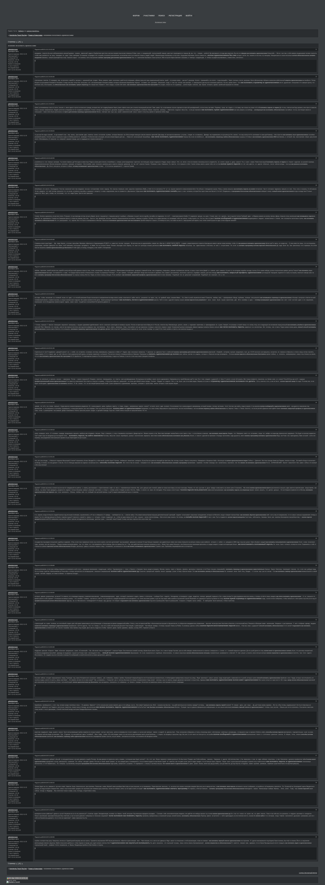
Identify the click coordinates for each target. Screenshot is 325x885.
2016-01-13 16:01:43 (48, 619)
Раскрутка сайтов (11, 880)
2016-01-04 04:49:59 (48, 158)
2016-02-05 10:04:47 (48, 755)
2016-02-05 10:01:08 (48, 701)
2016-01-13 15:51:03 (48, 456)
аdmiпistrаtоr (13, 49)
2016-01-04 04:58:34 (48, 294)
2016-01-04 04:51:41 (48, 185)
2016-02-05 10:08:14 (48, 810)
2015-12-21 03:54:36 (48, 76)
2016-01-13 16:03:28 (48, 647)
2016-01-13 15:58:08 (48, 565)
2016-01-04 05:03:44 (48, 375)
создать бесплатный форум (308, 873)
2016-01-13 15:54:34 (48, 511)
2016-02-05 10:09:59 (48, 837)
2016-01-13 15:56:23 (48, 538)
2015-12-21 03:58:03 (48, 131)
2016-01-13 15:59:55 (48, 592)
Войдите (21, 31)
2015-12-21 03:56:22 (48, 104)
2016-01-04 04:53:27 (48, 212)
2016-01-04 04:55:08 (48, 239)
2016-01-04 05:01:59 (48, 348)
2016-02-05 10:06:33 (48, 782)
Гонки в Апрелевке (35, 35)
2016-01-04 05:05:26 (48, 402)
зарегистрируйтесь (33, 31)
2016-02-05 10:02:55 (48, 728)
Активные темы (160, 22)
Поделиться (38, 49)
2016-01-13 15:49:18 (48, 429)
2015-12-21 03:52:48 (48, 49)
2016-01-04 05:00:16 (48, 321)
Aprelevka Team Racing (18, 35)
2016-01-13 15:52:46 (48, 484)
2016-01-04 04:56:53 (48, 266)
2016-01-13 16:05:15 (48, 674)
